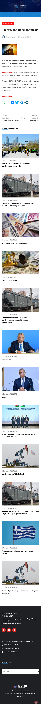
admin (13, 37)
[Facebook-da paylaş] (8, 102)
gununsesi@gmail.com (11, 648)
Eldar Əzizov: (7, 360)
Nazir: (4, 397)
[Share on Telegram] (21, 102)
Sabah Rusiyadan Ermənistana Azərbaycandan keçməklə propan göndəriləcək (15, 319)
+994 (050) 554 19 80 (11, 645)
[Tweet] (17, 102)
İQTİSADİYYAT (8, 24)
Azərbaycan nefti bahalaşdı (13, 474)
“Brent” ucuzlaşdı (9, 280)
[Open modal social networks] (26, 102)
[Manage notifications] (36, 702)
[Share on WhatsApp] (3, 102)
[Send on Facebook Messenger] (12, 102)
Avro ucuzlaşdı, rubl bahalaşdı (14, 243)
